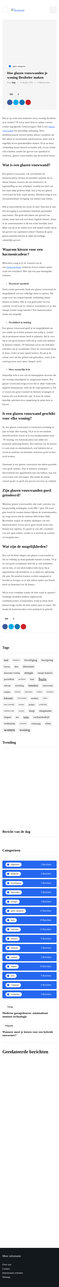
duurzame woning (12, 673)
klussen (8, 698)
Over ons (6, 1264)
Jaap (14, 82)
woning (25, 730)
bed (6, 660)
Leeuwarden (21, 698)
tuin (26, 717)
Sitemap (6, 1277)
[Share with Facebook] (9, 102)
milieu (45, 698)
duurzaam (28, 666)
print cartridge (9, 704)
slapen (7, 717)
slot (17, 717)
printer (32, 704)
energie (28, 672)
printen (21, 704)
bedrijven (16, 660)
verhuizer (23, 723)
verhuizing (36, 723)
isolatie (7, 692)
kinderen (50, 692)
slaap (32, 710)
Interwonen (48, 685)
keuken (39, 692)
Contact (6, 1269)
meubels (34, 698)
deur (16, 666)
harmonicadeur (13, 267)
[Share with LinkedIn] (22, 102)
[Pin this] (28, 102)
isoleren (17, 692)
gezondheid (9, 679)
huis (42, 679)
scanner (21, 711)
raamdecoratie (9, 711)
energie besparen (45, 673)
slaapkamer (45, 710)
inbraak (7, 685)
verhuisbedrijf (41, 717)
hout (32, 679)
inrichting (19, 685)
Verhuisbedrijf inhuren (14, 789)
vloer (48, 723)
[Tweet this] (16, 102)
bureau (7, 666)
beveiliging (30, 660)
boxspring (47, 660)
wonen (9, 730)
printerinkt (43, 704)
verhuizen (9, 723)
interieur (33, 685)
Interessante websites (12, 1273)
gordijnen (22, 679)
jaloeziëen (28, 692)
